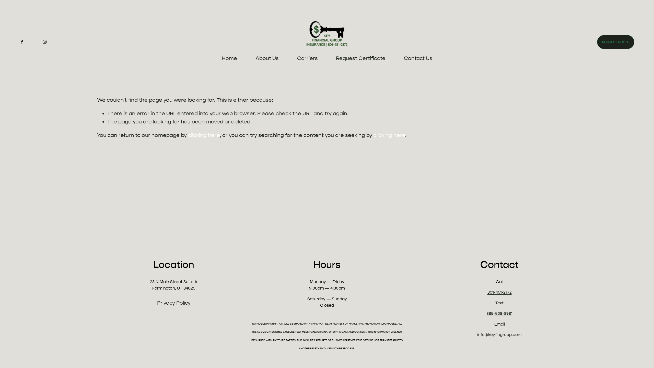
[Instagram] (44, 42)
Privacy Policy (174, 303)
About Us (267, 58)
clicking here (204, 135)
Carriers (307, 58)
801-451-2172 (499, 292)
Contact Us (418, 58)
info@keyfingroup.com (499, 334)
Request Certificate (361, 58)
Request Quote (615, 42)
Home (229, 58)
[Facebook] (22, 42)
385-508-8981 (499, 313)
